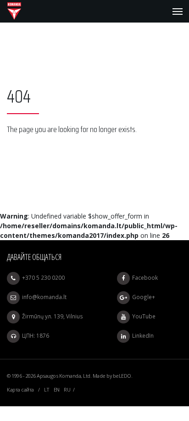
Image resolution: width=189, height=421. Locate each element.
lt (46, 389)
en (57, 389)
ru (67, 389)
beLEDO (122, 375)
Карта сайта (20, 389)
